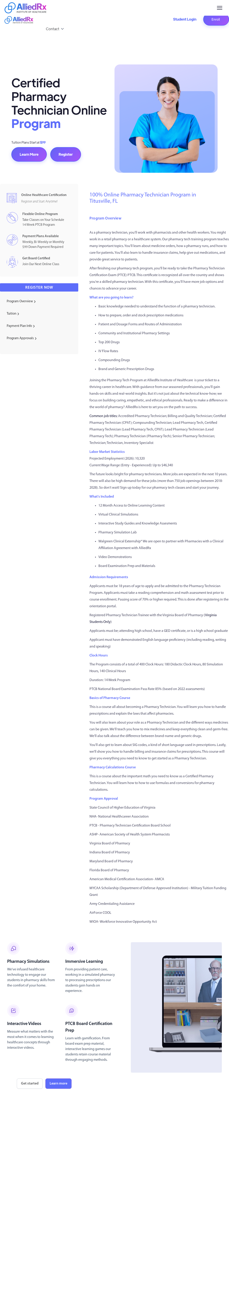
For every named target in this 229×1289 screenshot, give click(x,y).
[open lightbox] (176, 1007)
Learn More (29, 154)
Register (66, 154)
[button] (55, 28)
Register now (39, 288)
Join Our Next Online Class (40, 264)
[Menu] (220, 8)
